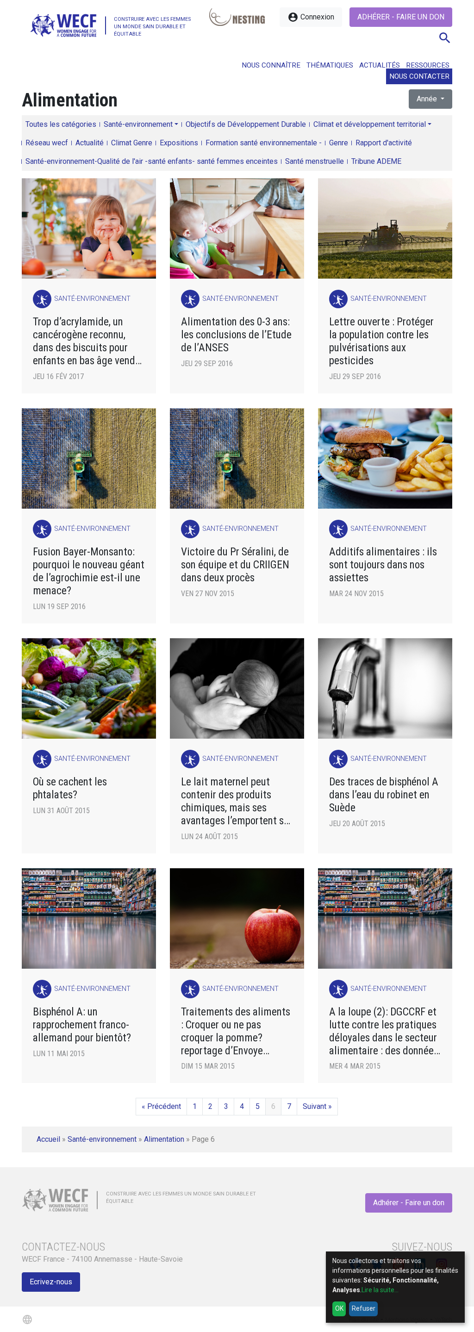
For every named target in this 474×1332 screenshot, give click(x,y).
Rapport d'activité (384, 142)
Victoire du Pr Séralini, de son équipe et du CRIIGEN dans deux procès (235, 565)
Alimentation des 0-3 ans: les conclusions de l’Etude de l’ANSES (236, 335)
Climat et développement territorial (369, 124)
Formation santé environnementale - (264, 142)
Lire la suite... (380, 1290)
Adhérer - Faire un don (400, 16)
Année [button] (428, 98)
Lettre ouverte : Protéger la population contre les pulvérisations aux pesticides (381, 341)
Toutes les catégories (60, 124)
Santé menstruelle (314, 161)
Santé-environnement (138, 124)
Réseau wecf (46, 142)
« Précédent (161, 1106)
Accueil (48, 1139)
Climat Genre (131, 142)
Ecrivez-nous (51, 1281)
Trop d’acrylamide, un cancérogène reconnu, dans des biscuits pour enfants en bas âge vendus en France (89, 341)
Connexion (310, 17)
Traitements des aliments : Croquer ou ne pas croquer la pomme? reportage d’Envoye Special (235, 1031)
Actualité (89, 142)
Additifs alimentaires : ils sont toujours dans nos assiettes (383, 565)
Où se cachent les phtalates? (70, 788)
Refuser (363, 1308)
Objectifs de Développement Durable (246, 124)
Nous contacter (419, 76)
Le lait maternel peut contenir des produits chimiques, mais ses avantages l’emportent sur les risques (236, 801)
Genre (338, 142)
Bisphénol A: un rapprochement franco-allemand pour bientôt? (82, 1025)
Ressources (427, 65)
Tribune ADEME (376, 161)
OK (339, 1308)
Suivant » (317, 1106)
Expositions (179, 142)
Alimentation (164, 1139)
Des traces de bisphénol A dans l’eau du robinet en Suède (383, 795)
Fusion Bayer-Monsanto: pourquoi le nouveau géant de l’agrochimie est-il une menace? (88, 571)
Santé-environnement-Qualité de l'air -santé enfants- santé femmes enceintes (151, 161)
